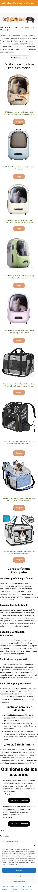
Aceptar (19, 870)
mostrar (23, 58)
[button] (35, 845)
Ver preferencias (19, 882)
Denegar (19, 876)
